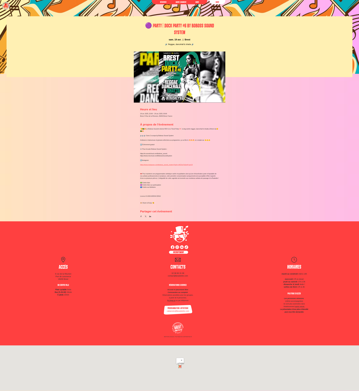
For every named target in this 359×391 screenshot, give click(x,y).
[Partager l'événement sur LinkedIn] (150, 216)
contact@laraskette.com (178, 276)
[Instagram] (177, 247)
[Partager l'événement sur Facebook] (141, 216)
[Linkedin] (182, 247)
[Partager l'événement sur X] (145, 216)
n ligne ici (171, 300)
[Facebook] (172, 247)
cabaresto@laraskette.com (178, 311)
